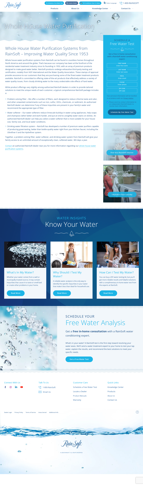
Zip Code (122, 88)
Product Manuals (80, 396)
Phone (122, 82)
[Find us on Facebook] (5, 387)
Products (54, 8)
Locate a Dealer (80, 391)
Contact (8, 146)
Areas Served (42, 412)
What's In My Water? (20, 272)
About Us (75, 8)
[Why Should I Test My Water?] (71, 255)
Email (122, 76)
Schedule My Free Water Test (122, 112)
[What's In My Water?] (25, 255)
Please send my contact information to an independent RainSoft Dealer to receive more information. (122, 104)
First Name (122, 63)
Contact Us (125, 8)
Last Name (122, 70)
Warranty (77, 400)
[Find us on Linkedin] (16, 387)
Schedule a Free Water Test (85, 387)
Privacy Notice (128, 98)
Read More (15, 293)
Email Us (47, 392)
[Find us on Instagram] (11, 387)
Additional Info (53, 412)
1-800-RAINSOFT (131, 3)
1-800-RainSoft (49, 387)
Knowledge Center (100, 8)
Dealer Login (8, 412)
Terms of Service (31, 412)
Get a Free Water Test (79, 359)
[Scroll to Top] (137, 412)
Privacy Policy (19, 412)
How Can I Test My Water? (116, 272)
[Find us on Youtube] (21, 387)
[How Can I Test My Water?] (118, 255)
